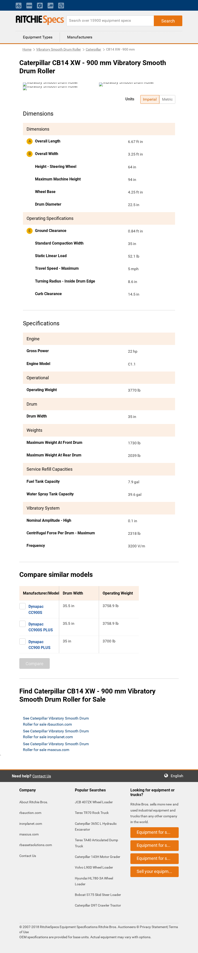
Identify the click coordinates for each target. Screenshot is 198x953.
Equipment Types (37, 37)
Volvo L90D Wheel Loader (94, 867)
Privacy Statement (153, 927)
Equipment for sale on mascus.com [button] (158, 858)
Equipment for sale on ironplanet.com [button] (158, 845)
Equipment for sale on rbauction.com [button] (158, 832)
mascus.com (29, 834)
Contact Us (41, 776)
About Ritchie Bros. (33, 802)
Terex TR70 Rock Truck (92, 813)
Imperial (150, 99)
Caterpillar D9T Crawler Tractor (98, 905)
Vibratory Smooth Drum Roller (58, 49)
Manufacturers (79, 37)
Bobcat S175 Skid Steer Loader (98, 895)
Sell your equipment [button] (156, 871)
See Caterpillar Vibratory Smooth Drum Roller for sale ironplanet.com (56, 734)
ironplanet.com (30, 824)
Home (26, 49)
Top (189, 946)
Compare (34, 663)
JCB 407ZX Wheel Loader (94, 802)
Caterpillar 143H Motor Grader (97, 857)
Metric (167, 99)
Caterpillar (93, 49)
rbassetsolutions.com (35, 845)
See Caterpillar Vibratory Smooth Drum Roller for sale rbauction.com (56, 721)
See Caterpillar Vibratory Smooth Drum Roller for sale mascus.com (56, 747)
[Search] (168, 20)
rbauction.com (30, 813)
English (178, 776)
